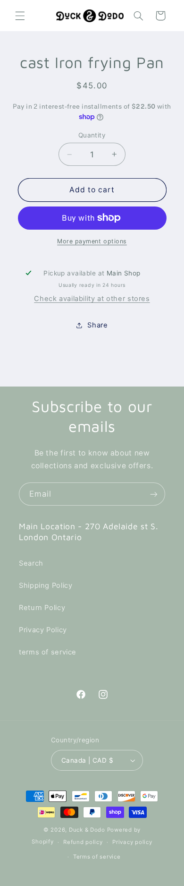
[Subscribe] (154, 494)
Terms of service (97, 856)
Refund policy (83, 842)
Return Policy (42, 607)
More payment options (92, 241)
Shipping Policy (45, 585)
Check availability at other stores (92, 298)
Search (31, 563)
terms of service (47, 652)
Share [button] (97, 325)
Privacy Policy (43, 630)
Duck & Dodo (87, 829)
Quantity (92, 135)
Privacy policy (132, 842)
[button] (20, 15)
